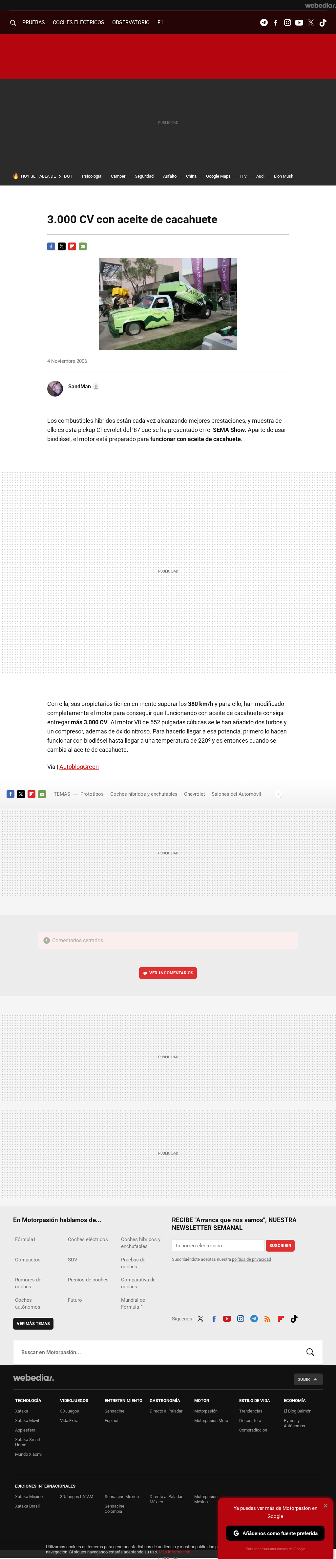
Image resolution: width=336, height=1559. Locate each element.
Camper (118, 176)
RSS (267, 1318)
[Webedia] (320, 5)
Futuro (75, 1300)
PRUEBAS (33, 22)
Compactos (28, 1260)
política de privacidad (251, 1259)
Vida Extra (69, 1420)
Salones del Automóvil (236, 794)
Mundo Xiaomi (28, 1454)
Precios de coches (88, 1280)
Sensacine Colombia (114, 1509)
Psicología (91, 176)
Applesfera (25, 1430)
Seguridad (144, 176)
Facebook (276, 23)
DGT (68, 176)
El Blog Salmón (297, 1411)
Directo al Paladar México (166, 1499)
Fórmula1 (25, 1239)
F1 (160, 22)
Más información (174, 1551)
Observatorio (131, 22)
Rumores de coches (28, 1283)
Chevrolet (194, 794)
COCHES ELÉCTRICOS (78, 22)
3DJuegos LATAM (76, 1496)
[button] (82, 386)
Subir (304, 1379)
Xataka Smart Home (27, 1442)
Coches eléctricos (88, 1239)
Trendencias (250, 1411)
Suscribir (280, 1245)
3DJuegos (69, 1411)
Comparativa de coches (138, 1283)
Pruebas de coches (133, 1263)
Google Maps (218, 176)
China (191, 176)
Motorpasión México (206, 1499)
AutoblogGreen (79, 766)
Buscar (310, 1352)
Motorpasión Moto (211, 1420)
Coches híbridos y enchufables (144, 794)
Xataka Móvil (27, 1420)
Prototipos (92, 794)
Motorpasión (206, 1411)
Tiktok (323, 23)
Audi (260, 176)
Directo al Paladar (166, 1411)
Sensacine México (122, 1496)
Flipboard (72, 246)
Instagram (287, 23)
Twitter (311, 23)
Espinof (112, 1420)
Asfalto (170, 176)
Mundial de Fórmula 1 (133, 1303)
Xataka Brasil (27, 1506)
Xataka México (29, 1496)
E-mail (83, 246)
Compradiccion (253, 1430)
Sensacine (114, 1411)
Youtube (299, 23)
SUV (72, 1260)
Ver (171, 972)
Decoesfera (250, 1420)
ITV (243, 176)
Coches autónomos (27, 1303)
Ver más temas (33, 1323)
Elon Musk (283, 176)
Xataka (21, 1411)
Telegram (264, 23)
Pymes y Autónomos (294, 1423)
